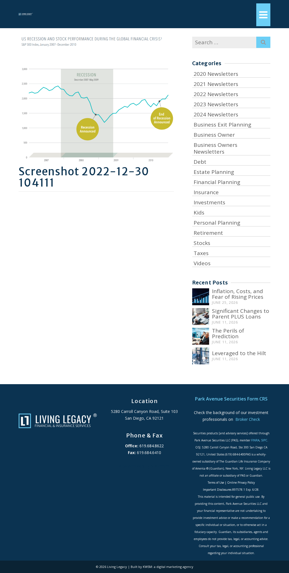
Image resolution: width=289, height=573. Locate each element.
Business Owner (214, 134)
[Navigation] (263, 14)
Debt (200, 161)
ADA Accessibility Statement (144, 466)
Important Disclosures (217, 490)
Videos (202, 263)
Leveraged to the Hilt (239, 353)
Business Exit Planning (222, 124)
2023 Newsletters (216, 104)
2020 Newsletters (216, 74)
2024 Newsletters (216, 114)
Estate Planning (214, 172)
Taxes (201, 253)
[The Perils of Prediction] (200, 336)
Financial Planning (217, 182)
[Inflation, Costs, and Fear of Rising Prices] (200, 296)
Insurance (206, 192)
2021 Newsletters (216, 84)
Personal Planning (217, 222)
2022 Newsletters (216, 94)
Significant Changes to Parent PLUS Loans (240, 313)
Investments (209, 202)
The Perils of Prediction (228, 333)
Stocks (202, 243)
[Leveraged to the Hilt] (200, 356)
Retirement (208, 232)
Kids (199, 212)
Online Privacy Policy (241, 482)
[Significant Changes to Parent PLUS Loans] (200, 316)
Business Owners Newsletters (215, 148)
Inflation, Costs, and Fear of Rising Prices (237, 293)
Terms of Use (216, 482)
